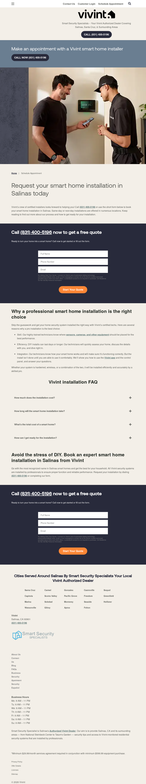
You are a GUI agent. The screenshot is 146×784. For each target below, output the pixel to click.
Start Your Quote (73, 289)
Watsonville (30, 607)
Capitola (29, 595)
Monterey (68, 601)
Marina (28, 601)
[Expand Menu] (50, 13)
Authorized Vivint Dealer (62, 730)
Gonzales (68, 590)
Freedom (88, 595)
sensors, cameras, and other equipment (87, 334)
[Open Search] (129, 3)
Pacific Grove (70, 595)
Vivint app (109, 357)
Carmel (47, 590)
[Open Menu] (12, 3)
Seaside (88, 601)
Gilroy (47, 607)
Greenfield (109, 595)
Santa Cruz (30, 590)
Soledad (48, 601)
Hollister (108, 601)
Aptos (67, 607)
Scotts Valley (50, 595)
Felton (87, 607)
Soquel (107, 590)
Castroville (89, 590)
